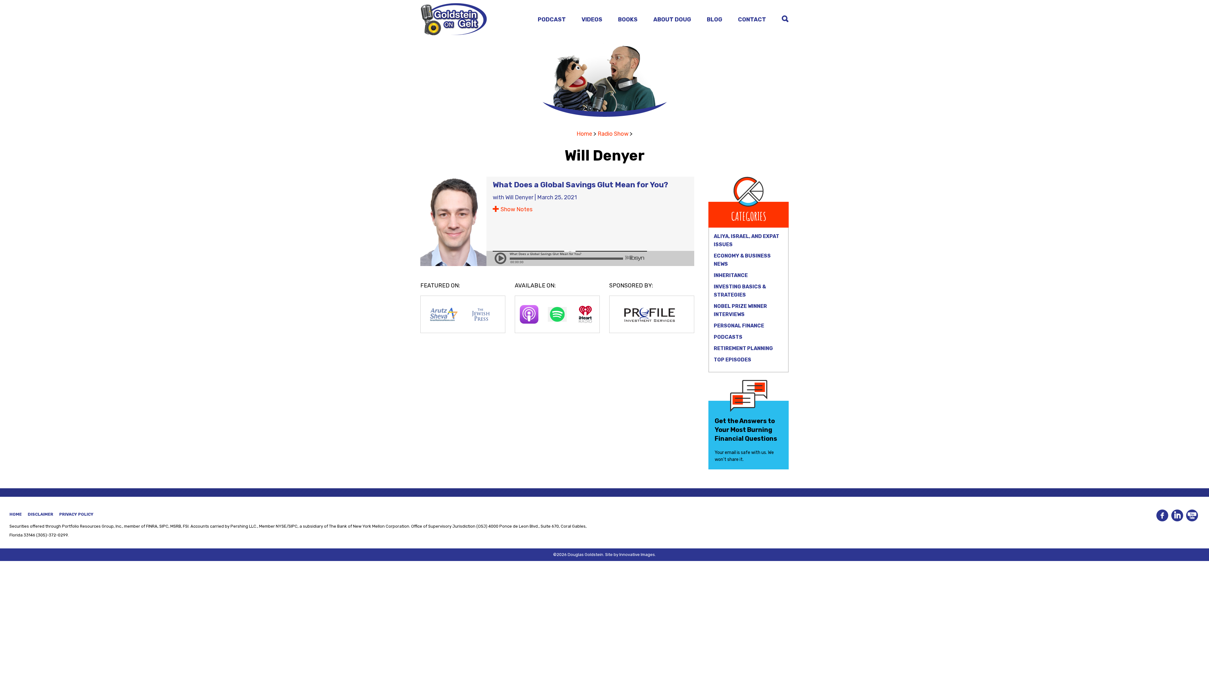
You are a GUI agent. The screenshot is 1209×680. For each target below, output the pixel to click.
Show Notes (516, 209)
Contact (752, 19)
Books (628, 19)
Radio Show (613, 133)
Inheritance (731, 275)
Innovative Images (637, 554)
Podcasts (728, 337)
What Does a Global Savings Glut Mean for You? (580, 184)
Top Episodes (732, 360)
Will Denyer (519, 197)
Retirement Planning (743, 348)
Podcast (552, 19)
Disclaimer (40, 514)
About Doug (672, 19)
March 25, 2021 (557, 197)
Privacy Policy (76, 514)
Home (584, 133)
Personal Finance (739, 326)
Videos (592, 19)
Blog (714, 19)
